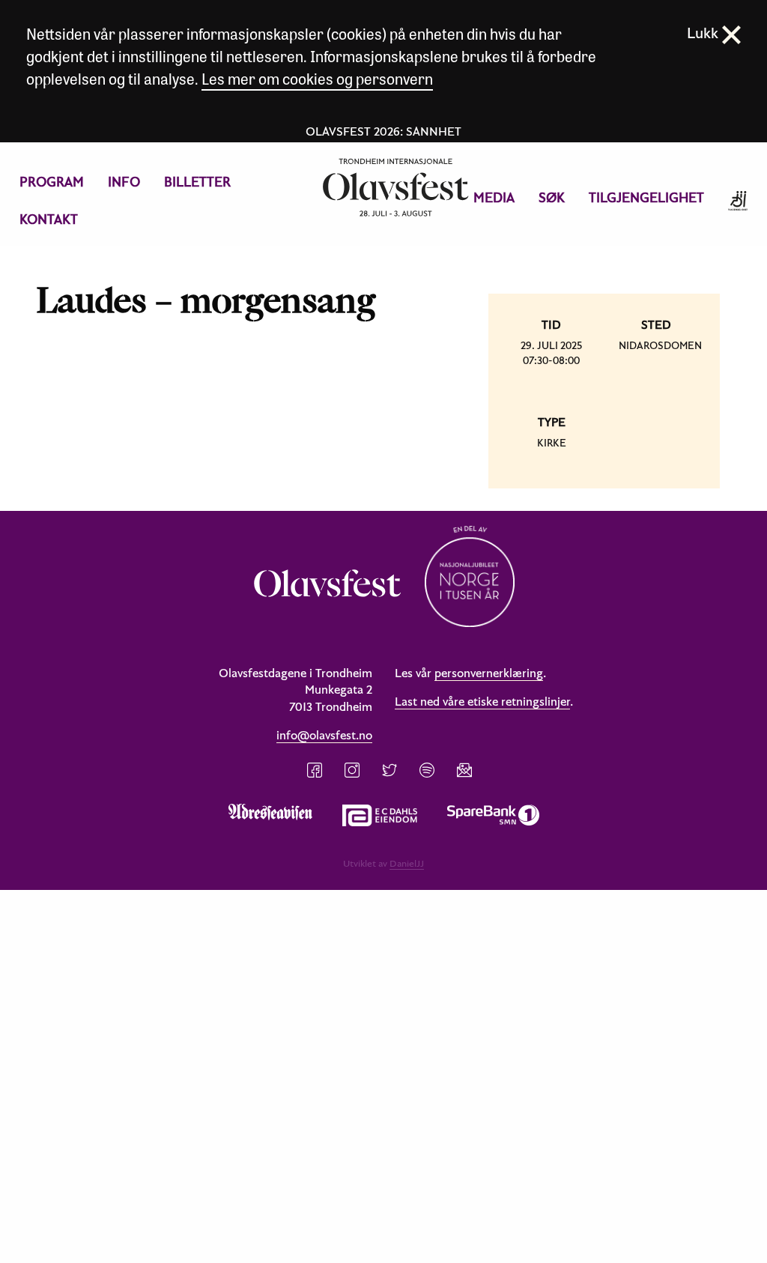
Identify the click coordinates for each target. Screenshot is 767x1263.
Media (494, 197)
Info (124, 181)
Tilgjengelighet (646, 197)
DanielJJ (406, 863)
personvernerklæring (488, 672)
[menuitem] (51, 182)
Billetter (197, 181)
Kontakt (48, 219)
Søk (552, 197)
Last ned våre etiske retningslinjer (482, 701)
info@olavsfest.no (324, 734)
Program (51, 181)
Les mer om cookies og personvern (317, 78)
